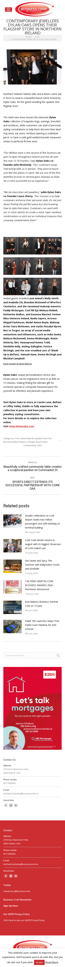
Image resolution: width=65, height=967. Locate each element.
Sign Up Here (10, 905)
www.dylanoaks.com (21, 426)
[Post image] (12, 521)
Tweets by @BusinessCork (16, 891)
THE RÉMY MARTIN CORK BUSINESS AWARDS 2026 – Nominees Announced (40, 585)
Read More (51, 962)
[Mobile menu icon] (8, 9)
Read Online (42, 442)
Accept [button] (39, 962)
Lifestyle (31, 442)
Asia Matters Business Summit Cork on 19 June (41, 603)
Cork (17, 438)
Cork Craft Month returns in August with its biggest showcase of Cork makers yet (43, 544)
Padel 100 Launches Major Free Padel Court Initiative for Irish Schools (42, 625)
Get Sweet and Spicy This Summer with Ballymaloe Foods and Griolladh (42, 564)
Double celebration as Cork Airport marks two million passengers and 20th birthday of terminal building (42, 521)
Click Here (8, 920)
